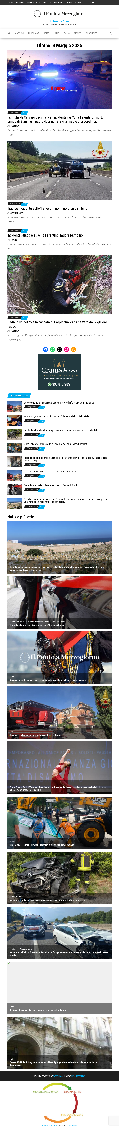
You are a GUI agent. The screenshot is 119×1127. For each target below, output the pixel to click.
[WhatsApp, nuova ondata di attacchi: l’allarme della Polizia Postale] (14, 420)
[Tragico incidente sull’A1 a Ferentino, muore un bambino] (59, 170)
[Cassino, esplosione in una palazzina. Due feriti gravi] (14, 475)
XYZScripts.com (72, 1126)
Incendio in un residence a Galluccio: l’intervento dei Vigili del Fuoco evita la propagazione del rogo (66, 459)
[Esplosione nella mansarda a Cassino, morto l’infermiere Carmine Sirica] (14, 406)
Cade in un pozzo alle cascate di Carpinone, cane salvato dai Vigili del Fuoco (57, 324)
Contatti (47, 2)
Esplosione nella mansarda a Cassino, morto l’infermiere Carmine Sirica (59, 402)
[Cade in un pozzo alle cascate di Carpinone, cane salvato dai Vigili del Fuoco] (59, 284)
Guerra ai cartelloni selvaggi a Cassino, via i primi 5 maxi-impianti (56, 443)
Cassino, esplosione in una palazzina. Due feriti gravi (50, 471)
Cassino (19, 33)
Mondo (77, 33)
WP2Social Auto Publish (50, 1126)
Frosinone (33, 33)
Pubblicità (89, 2)
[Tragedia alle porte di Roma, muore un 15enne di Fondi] (14, 489)
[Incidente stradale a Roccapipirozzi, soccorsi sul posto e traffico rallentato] (14, 434)
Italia (67, 33)
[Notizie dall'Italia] (9, 33)
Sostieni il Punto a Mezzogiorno (68, 2)
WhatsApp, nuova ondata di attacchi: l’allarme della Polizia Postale (56, 416)
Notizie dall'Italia (59, 21)
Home (11, 2)
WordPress (58, 1076)
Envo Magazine (78, 1076)
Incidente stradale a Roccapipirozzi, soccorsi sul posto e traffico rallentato (61, 430)
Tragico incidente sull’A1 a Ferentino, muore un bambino (47, 208)
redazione (14, 126)
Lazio (56, 33)
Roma (46, 33)
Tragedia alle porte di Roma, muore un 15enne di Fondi (50, 485)
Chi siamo (20, 2)
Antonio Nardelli (17, 213)
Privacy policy (33, 2)
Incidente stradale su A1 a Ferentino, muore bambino (45, 235)
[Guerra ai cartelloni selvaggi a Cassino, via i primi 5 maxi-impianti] (14, 447)
